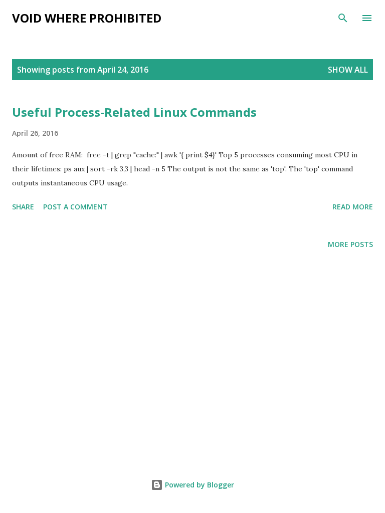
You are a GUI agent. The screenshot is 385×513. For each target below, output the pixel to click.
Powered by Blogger (198, 484)
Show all (348, 69)
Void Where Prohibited (86, 18)
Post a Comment (75, 206)
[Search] (343, 18)
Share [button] (23, 206)
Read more (352, 206)
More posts (350, 244)
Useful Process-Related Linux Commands (134, 112)
